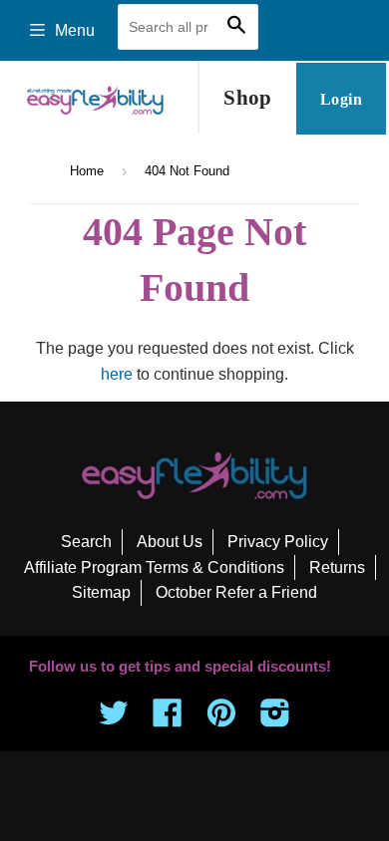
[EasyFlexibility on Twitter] (114, 718)
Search (86, 541)
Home (87, 170)
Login (341, 99)
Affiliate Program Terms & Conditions (154, 567)
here (117, 374)
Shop (247, 98)
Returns (337, 567)
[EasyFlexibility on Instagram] (275, 718)
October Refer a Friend (236, 592)
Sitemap (101, 592)
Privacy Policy (277, 541)
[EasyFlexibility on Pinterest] (221, 718)
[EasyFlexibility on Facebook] (168, 718)
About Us (169, 541)
